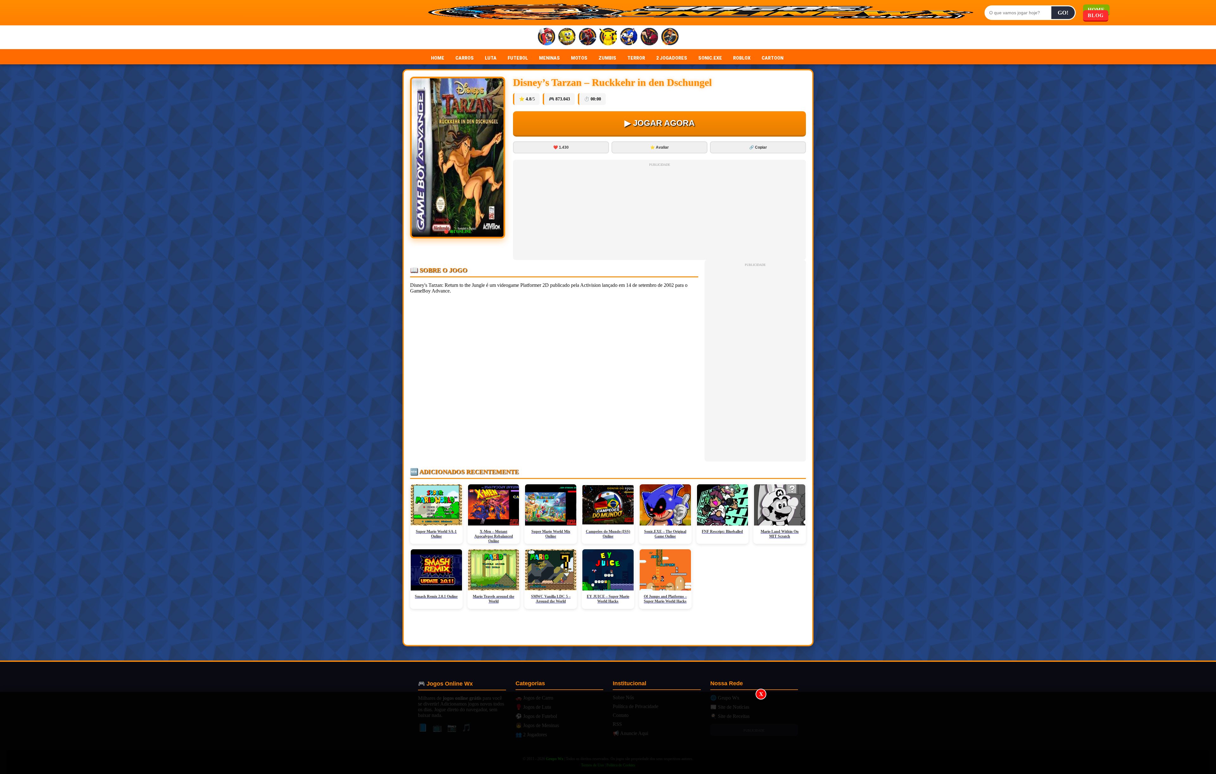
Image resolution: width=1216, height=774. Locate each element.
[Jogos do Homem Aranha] (587, 37)
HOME (437, 58)
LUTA (491, 58)
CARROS (464, 58)
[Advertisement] (608, 733)
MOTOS (579, 58)
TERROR (636, 58)
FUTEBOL (518, 58)
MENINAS (549, 58)
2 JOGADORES (671, 58)
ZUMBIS (607, 58)
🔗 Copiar (758, 147)
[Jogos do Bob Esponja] (567, 37)
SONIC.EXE (710, 58)
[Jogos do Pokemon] (608, 37)
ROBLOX (741, 58)
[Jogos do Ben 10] (649, 37)
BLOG (1096, 15)
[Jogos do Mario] (546, 37)
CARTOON (772, 58)
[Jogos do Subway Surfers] (670, 37)
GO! (1063, 13)
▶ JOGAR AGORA (659, 123)
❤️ (561, 147)
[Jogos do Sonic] (628, 37)
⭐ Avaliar (659, 147)
